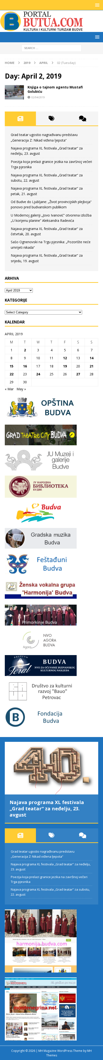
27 (78, 374)
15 (11, 366)
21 (91, 366)
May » (21, 389)
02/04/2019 (38, 97)
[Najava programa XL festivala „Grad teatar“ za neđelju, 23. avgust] (51, 768)
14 (91, 358)
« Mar (9, 389)
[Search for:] (51, 47)
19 (65, 366)
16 (25, 366)
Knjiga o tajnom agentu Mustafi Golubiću (55, 89)
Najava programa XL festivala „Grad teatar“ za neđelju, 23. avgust (47, 808)
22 (11, 374)
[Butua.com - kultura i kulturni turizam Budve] (42, 29)
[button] (96, 5)
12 (65, 358)
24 (38, 374)
